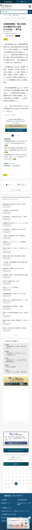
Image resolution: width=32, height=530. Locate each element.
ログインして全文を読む (15, 130)
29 (16, 470)
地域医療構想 (7, 165)
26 (5, 470)
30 (19, 470)
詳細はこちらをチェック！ (16, 443)
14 (23, 476)
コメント (10, 185)
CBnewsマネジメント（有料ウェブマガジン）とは (15, 511)
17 (9, 480)
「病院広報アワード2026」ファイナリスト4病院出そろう (16, 353)
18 (12, 480)
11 (12, 476)
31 (23, 470)
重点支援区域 (16, 165)
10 (9, 476)
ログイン (24, 1)
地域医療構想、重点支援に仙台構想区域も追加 (15, 18)
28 (12, 470)
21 (23, 480)
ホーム (5, 15)
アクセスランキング (16, 450)
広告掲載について (6, 508)
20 (19, 480)
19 (16, 480)
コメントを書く (17, 190)
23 (5, 483)
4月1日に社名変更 (10, 366)
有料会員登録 (8, 1)
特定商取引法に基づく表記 (9, 514)
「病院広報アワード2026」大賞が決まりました (16, 346)
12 (16, 476)
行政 (10, 15)
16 (5, 480)
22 (27, 480)
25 (12, 483)
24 (9, 483)
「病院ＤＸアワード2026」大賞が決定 (16, 371)
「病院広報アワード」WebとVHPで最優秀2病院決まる (16, 360)
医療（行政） (16, 15)
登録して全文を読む (15, 125)
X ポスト (17, 35)
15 (27, 476)
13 (19, 476)
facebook (22, 184)
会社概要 (4, 499)
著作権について (6, 503)
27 (9, 470)
